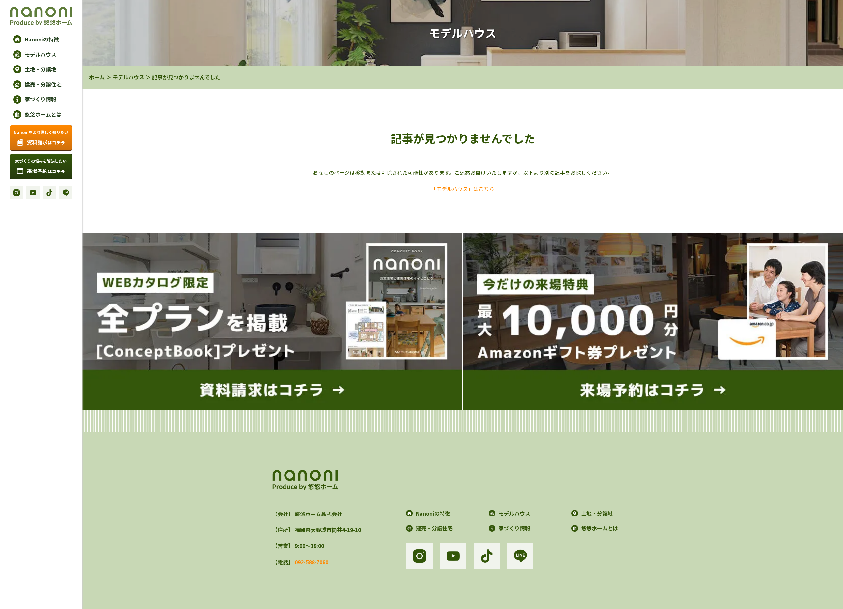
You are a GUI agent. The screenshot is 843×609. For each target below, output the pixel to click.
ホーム (97, 77)
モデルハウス (128, 77)
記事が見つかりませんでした (186, 77)
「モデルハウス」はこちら (462, 189)
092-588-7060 (311, 562)
